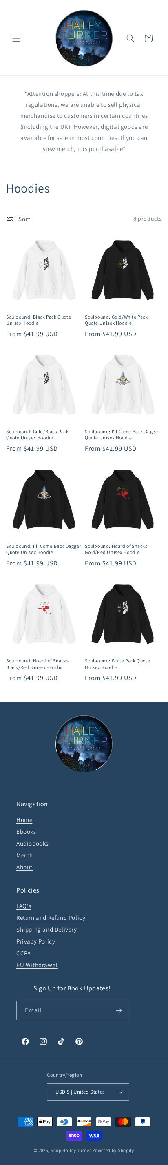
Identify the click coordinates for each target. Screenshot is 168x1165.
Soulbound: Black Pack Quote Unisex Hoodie (38, 320)
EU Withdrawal (37, 965)
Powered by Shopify (113, 1150)
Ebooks (26, 831)
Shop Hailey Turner (71, 1150)
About (24, 867)
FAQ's (23, 906)
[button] (16, 38)
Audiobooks (32, 843)
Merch (24, 855)
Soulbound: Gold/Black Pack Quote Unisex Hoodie (37, 434)
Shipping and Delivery (46, 929)
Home (24, 820)
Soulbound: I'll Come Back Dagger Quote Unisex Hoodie (122, 434)
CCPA (23, 953)
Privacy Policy (35, 941)
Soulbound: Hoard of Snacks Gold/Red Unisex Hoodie (116, 549)
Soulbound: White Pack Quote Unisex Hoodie (117, 664)
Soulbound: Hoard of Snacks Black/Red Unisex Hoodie (37, 664)
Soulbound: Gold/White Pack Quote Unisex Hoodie (116, 320)
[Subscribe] (119, 1010)
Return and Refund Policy (50, 917)
